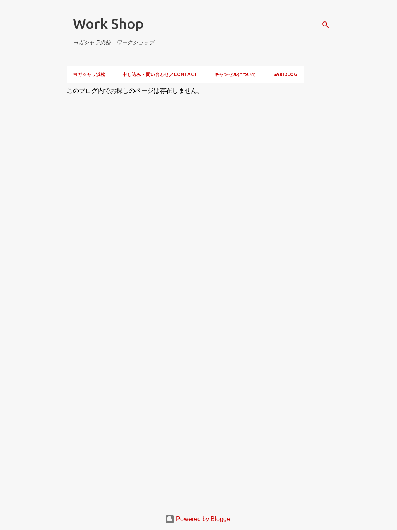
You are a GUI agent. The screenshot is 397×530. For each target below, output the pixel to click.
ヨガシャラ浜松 (89, 74)
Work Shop (108, 23)
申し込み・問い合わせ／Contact (160, 74)
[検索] (325, 25)
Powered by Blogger (203, 519)
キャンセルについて (235, 74)
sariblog (285, 74)
